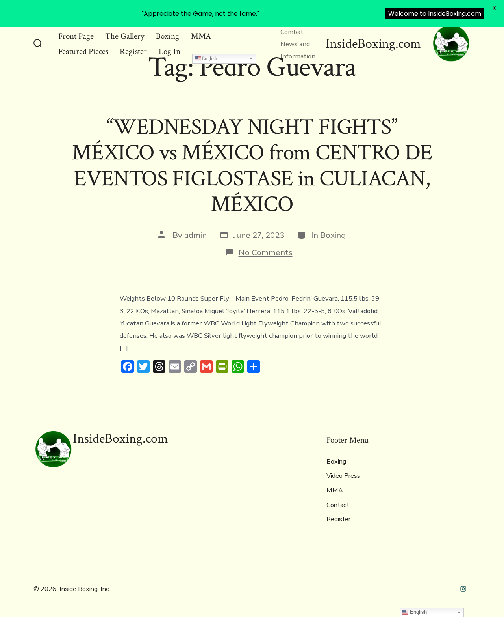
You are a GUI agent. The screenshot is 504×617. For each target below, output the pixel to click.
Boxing (167, 36)
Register (133, 51)
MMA (201, 36)
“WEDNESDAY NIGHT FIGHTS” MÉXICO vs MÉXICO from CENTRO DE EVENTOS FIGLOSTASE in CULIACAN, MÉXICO (252, 165)
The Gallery (124, 36)
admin (195, 235)
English (209, 58)
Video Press (343, 475)
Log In (169, 51)
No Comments (266, 252)
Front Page (76, 36)
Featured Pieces (83, 51)
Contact (337, 505)
